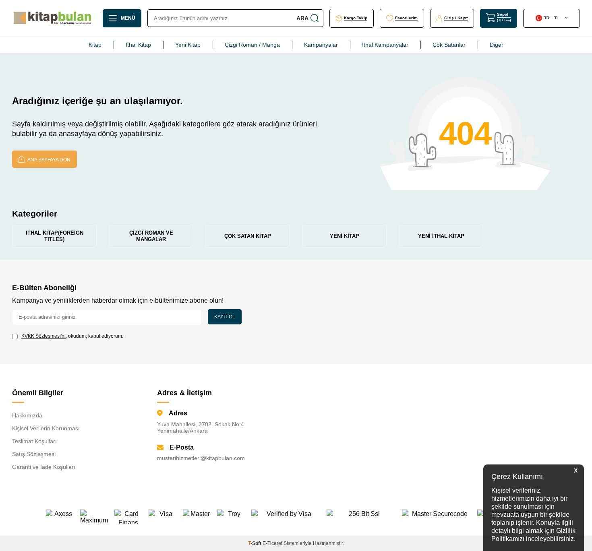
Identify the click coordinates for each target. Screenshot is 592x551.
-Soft (255, 543)
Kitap (95, 44)
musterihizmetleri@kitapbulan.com (201, 458)
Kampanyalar (321, 44)
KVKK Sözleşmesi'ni (43, 336)
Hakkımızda (27, 415)
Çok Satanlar (449, 44)
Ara (302, 18)
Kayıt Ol (224, 317)
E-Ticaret (272, 543)
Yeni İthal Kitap (441, 236)
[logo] (52, 18)
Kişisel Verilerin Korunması (46, 428)
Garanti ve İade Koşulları (43, 467)
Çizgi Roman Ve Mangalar (151, 236)
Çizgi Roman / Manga (252, 44)
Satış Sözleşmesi (34, 454)
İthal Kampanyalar (385, 44)
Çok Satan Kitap (247, 236)
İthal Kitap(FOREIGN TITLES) (54, 236)
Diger (496, 44)
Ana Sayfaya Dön (48, 160)
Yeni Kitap (188, 44)
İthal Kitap (138, 44)
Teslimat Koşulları (34, 441)
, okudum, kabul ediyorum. (72, 336)
